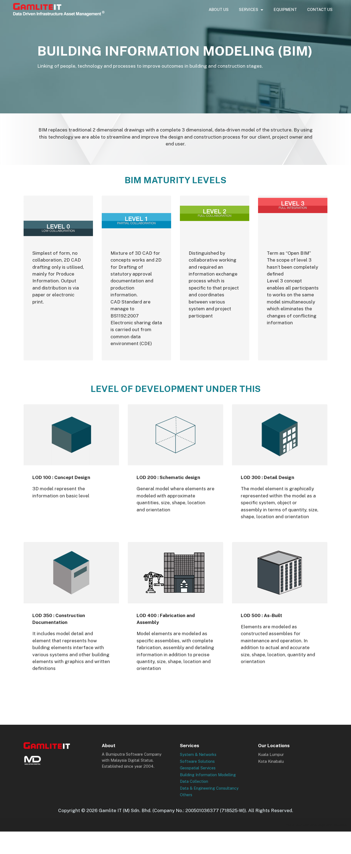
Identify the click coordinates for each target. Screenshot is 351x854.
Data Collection (194, 781)
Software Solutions (197, 761)
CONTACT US (320, 9)
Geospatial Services (198, 768)
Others (186, 794)
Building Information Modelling (208, 774)
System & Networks (198, 754)
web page (317, 825)
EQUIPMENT (285, 9)
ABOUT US (219, 9)
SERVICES (248, 9)
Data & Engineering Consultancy (209, 788)
